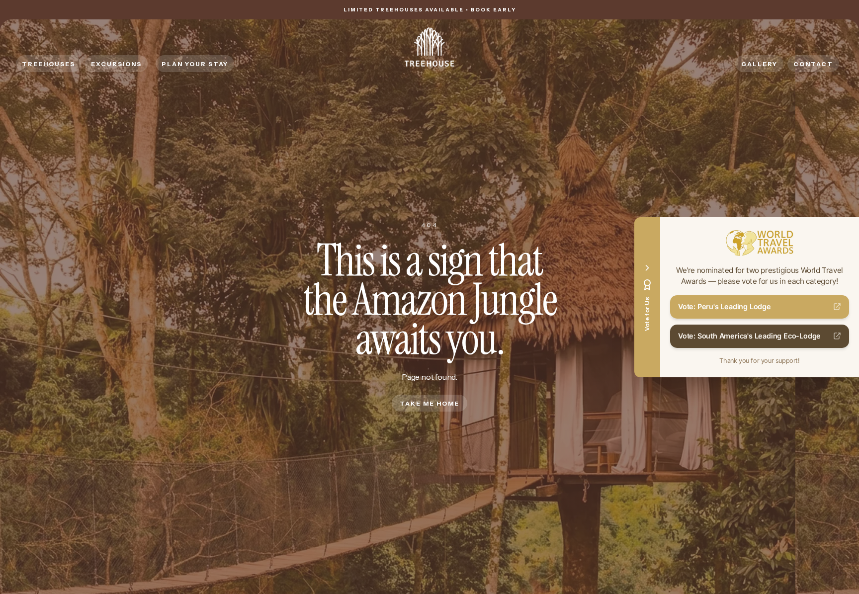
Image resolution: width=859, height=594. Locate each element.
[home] (429, 47)
